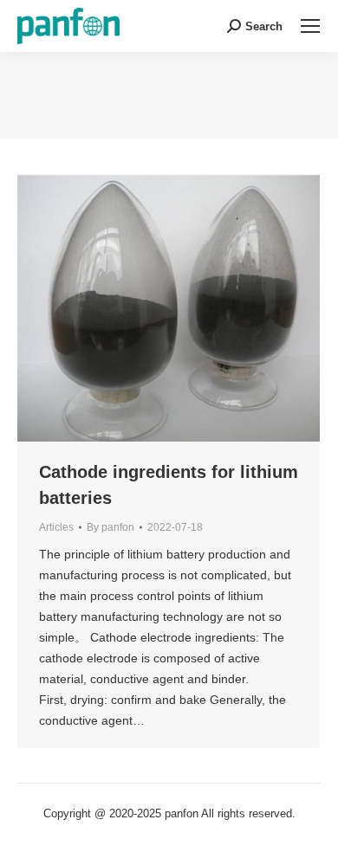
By (110, 527)
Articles (56, 527)
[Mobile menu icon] (310, 26)
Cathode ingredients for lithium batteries (168, 484)
